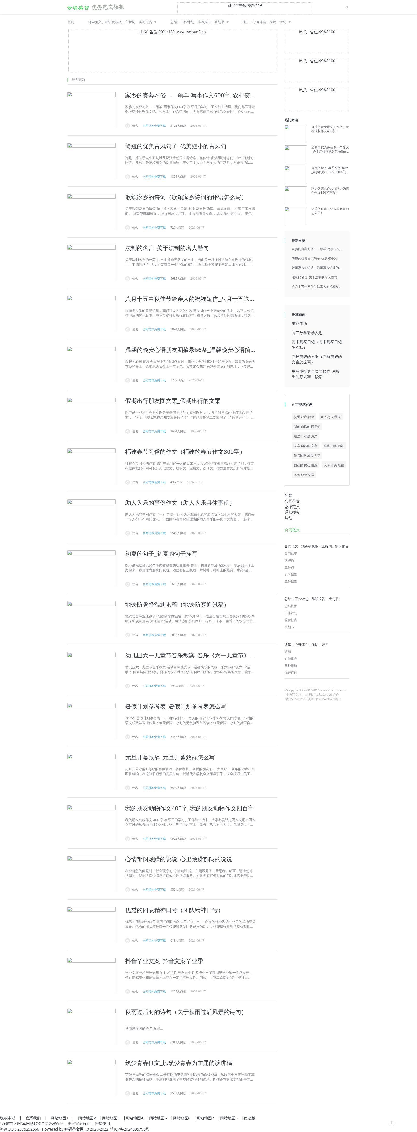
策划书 (289, 627)
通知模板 (292, 512)
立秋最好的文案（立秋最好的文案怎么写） (317, 359)
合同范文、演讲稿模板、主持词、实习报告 (120, 22)
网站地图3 (110, 1118)
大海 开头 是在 (334, 465)
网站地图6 (181, 1118)
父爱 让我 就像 (304, 417)
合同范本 (291, 553)
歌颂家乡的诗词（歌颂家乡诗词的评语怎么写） (317, 268)
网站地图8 (229, 1118)
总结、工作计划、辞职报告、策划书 (197, 22)
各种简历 (291, 665)
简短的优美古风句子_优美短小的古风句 (317, 258)
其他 (288, 517)
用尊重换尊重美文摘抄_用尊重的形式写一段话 (316, 374)
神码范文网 (74, 1129)
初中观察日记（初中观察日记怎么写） (317, 344)
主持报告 (291, 581)
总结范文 (292, 506)
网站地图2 (87, 1118)
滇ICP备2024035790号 (129, 1129)
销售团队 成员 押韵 (307, 455)
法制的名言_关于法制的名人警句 (314, 277)
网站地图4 (134, 1118)
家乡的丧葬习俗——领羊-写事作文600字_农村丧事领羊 (317, 249)
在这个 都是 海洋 (305, 436)
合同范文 (292, 501)
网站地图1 (59, 1118)
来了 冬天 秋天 (330, 417)
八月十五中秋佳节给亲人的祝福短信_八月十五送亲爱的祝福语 (317, 286)
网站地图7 (205, 1118)
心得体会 (291, 658)
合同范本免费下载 (154, 126)
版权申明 (7, 1118)
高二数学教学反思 (307, 332)
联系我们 (33, 1118)
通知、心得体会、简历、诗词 (264, 22)
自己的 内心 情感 (305, 465)
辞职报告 (291, 620)
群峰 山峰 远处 (334, 446)
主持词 (289, 567)
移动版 (249, 1118)
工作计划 (291, 613)
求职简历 (299, 323)
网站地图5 (158, 1118)
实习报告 (291, 574)
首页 (70, 22)
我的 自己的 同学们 (307, 426)
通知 (288, 651)
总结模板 (291, 606)
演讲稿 (289, 560)
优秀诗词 (291, 672)
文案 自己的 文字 (305, 446)
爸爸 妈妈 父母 (304, 475)
